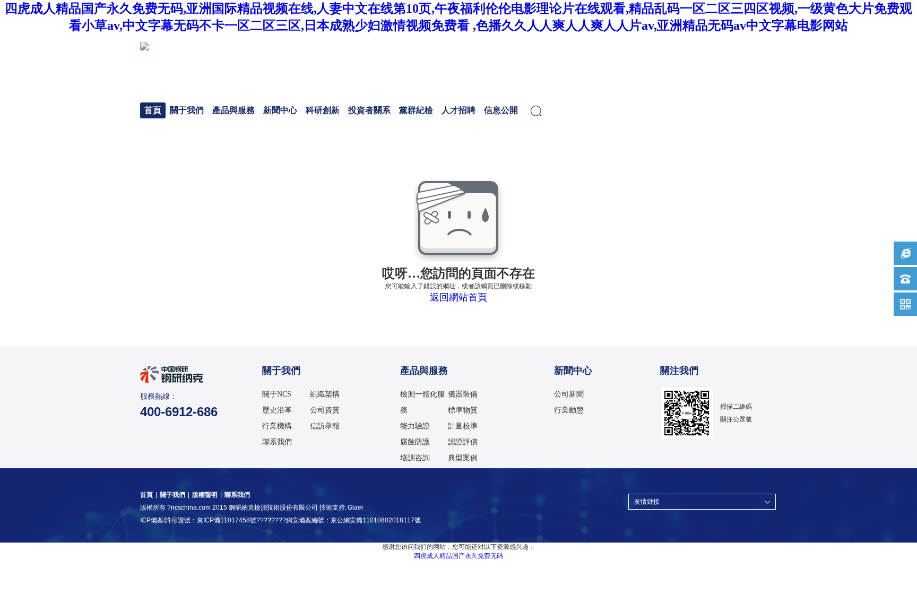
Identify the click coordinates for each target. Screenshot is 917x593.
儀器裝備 (463, 394)
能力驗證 (415, 426)
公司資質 (325, 410)
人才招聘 (458, 110)
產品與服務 (233, 110)
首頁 (152, 110)
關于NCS (276, 394)
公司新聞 (569, 394)
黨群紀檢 (416, 110)
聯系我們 (277, 442)
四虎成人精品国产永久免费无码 (458, 556)
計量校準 (463, 426)
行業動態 (569, 410)
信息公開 (501, 110)
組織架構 (325, 394)
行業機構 (277, 426)
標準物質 (463, 410)
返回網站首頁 (458, 297)
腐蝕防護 (415, 442)
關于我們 (187, 110)
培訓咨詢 (415, 458)
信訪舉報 (325, 426)
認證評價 (463, 442)
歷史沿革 (277, 410)
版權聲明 (205, 495)
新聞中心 (280, 110)
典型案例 (463, 458)
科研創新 (323, 110)
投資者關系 (369, 110)
